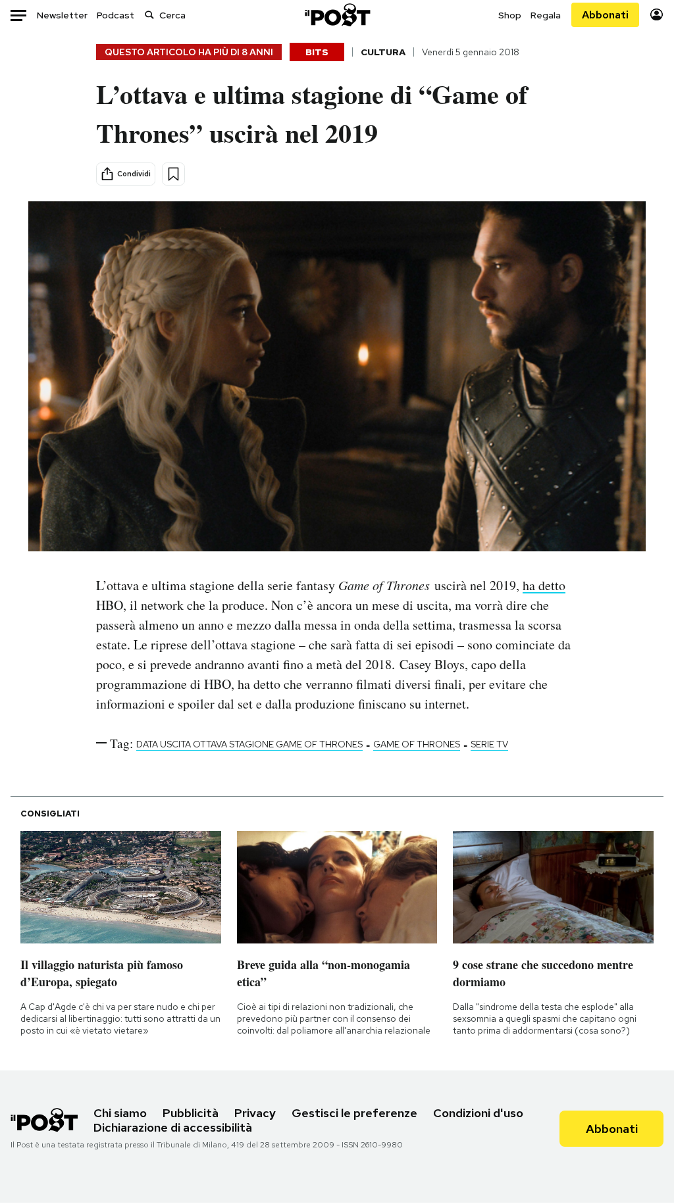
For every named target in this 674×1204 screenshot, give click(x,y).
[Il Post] (337, 14)
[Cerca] (149, 15)
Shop (509, 15)
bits (316, 52)
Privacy (255, 1112)
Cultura (383, 52)
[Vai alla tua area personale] (656, 15)
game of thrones (416, 744)
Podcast (115, 15)
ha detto (544, 585)
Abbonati (605, 15)
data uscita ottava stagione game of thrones (249, 744)
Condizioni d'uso (478, 1112)
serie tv (489, 744)
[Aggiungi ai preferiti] (173, 174)
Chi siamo (120, 1112)
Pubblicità (191, 1112)
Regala (546, 15)
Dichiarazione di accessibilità (172, 1127)
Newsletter (62, 15)
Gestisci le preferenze (354, 1112)
